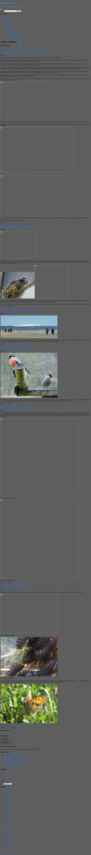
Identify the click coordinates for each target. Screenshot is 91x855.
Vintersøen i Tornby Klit (8, 762)
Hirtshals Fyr (9, 24)
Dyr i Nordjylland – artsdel (12, 35)
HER (78, 680)
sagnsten (5, 827)
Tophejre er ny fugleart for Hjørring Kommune (13, 763)
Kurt (20, 42)
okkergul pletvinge (19, 727)
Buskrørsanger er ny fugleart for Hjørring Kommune (15, 761)
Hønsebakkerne (9, 26)
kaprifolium (5, 806)
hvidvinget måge (6, 803)
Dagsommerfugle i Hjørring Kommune (15, 32)
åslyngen (4, 851)
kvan (4, 811)
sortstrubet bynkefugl (16, 582)
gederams (6, 798)
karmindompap (6, 807)
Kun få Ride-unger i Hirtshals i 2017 (18, 226)
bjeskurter (7, 792)
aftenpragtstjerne (6, 789)
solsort (4, 837)
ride (13, 306)
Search (2, 11)
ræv (4, 825)
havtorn (4, 799)
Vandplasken (9, 28)
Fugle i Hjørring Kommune (12, 33)
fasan (4, 795)
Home (4, 20)
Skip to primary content (6, 16)
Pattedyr (5, 775)
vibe (4, 848)
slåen (4, 834)
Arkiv (2, 783)
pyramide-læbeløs (6, 820)
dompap (14, 403)
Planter (5, 777)
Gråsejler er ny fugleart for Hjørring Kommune (13, 757)
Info (4, 38)
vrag (4, 850)
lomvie (4, 816)
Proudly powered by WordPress (8, 853)
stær (4, 842)
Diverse (5, 772)
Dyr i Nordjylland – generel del (13, 34)
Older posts (4, 48)
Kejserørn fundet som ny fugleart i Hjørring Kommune (15, 754)
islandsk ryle (6, 804)
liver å (4, 815)
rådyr (5, 824)
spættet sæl (5, 839)
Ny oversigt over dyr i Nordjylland (11, 766)
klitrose (4, 808)
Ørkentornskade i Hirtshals (9, 765)
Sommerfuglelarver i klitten (14, 586)
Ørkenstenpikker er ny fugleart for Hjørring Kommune (15, 756)
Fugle (6, 306)
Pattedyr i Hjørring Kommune (13, 37)
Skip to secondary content (6, 18)
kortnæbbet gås (5, 810)
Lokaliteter (5, 23)
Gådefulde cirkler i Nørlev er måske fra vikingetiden (26, 51)
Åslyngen (8, 29)
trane (4, 845)
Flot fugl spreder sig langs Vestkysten (18, 407)
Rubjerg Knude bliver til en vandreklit (19, 310)
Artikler (5, 30)
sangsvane (5, 830)
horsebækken (6, 801)
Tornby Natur (7, 2)
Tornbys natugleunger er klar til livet (11, 758)
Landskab (7, 222)
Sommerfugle (8, 727)
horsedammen (6, 802)
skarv (4, 831)
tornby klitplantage (11, 844)
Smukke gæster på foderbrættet (16, 347)
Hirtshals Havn (9, 25)
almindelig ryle (6, 790)
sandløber (6, 829)
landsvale (5, 812)
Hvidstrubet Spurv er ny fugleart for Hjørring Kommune (16, 760)
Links (4, 21)
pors (4, 819)
